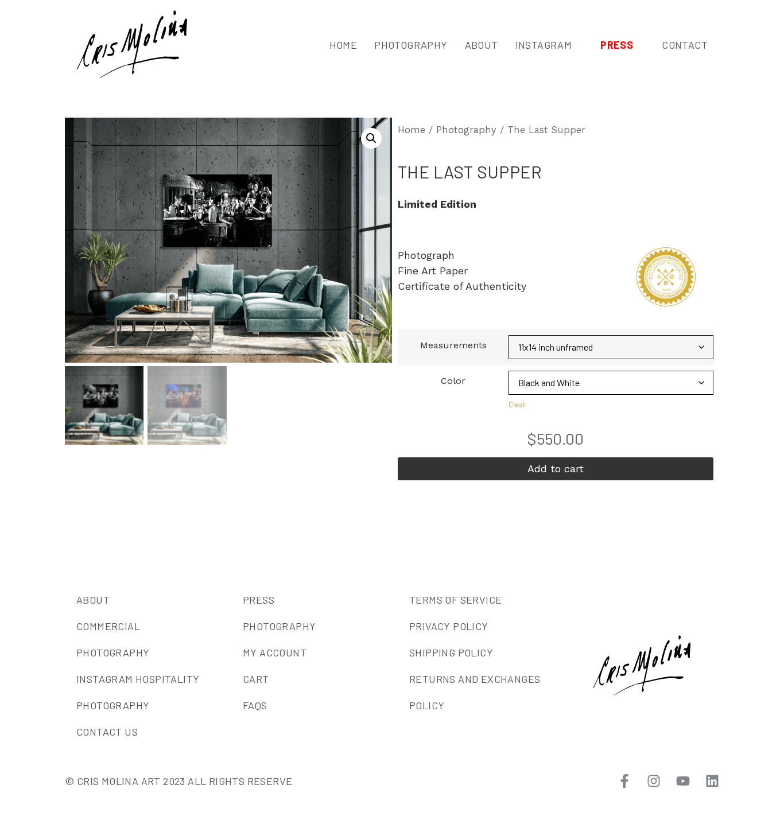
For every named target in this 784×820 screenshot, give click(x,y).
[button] (371, 138)
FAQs (255, 705)
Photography (410, 44)
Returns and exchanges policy (474, 692)
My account (274, 652)
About (481, 44)
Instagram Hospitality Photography (137, 692)
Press (616, 44)
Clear (517, 404)
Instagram (543, 44)
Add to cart (555, 469)
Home (343, 44)
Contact (685, 44)
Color (453, 381)
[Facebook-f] (624, 781)
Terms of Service (455, 599)
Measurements (453, 345)
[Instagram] (654, 781)
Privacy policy (448, 626)
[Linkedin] (712, 781)
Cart (256, 679)
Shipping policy (451, 652)
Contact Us (107, 731)
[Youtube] (683, 781)
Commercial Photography (112, 639)
